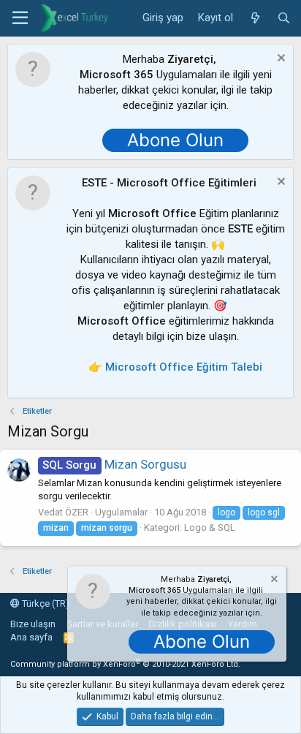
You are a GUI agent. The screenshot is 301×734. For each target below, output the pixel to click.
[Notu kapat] (279, 59)
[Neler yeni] (254, 18)
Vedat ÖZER (63, 512)
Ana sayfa (31, 637)
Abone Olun (175, 140)
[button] (20, 18)
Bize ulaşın (33, 623)
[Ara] (284, 18)
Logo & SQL (209, 527)
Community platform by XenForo (125, 664)
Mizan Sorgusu (114, 464)
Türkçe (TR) (44, 603)
